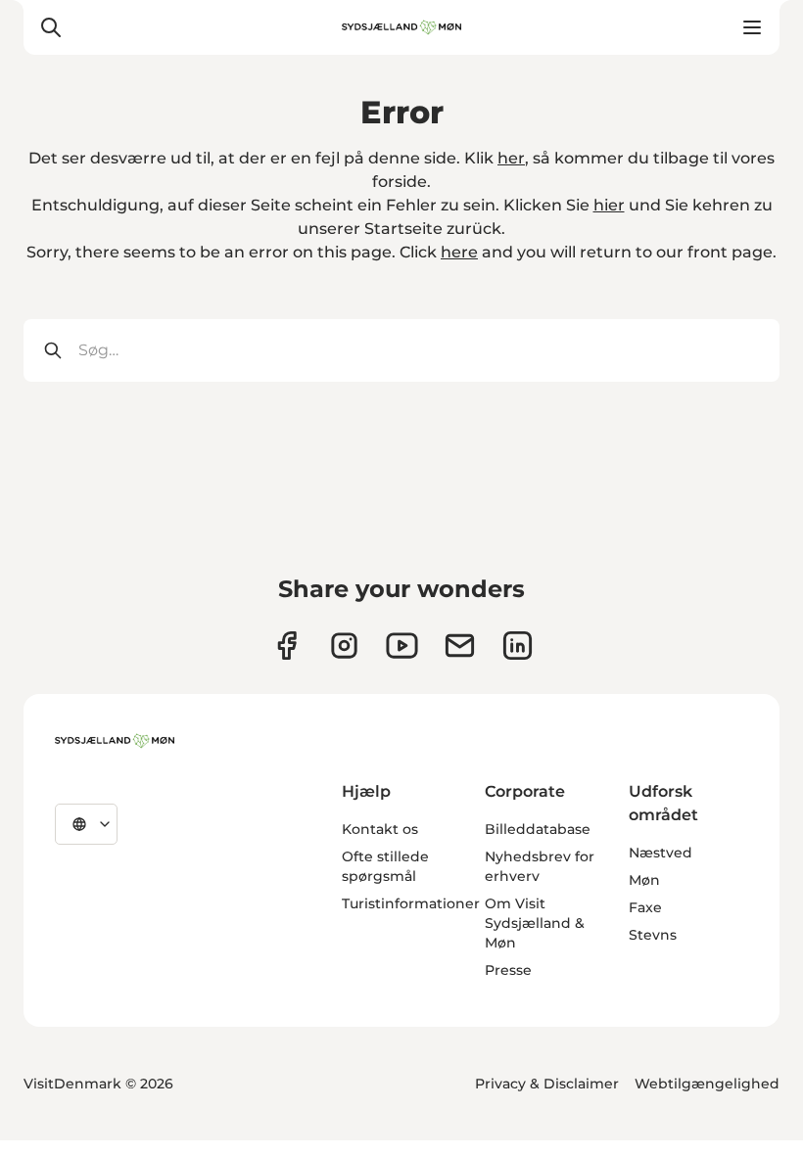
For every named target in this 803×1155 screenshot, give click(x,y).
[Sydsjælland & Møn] (114, 741)
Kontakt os (380, 829)
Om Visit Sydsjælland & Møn (535, 923)
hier (609, 205)
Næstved (660, 852)
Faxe (645, 907)
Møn (644, 880)
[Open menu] (752, 27)
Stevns (653, 935)
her (511, 158)
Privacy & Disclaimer (547, 1083)
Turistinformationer (411, 903)
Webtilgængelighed (707, 1083)
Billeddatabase (537, 829)
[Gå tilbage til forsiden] (401, 27)
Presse (508, 970)
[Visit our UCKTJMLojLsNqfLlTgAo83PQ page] (402, 645)
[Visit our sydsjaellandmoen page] (286, 645)
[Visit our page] (344, 645)
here (459, 252)
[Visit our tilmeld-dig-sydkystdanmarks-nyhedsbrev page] (460, 645)
